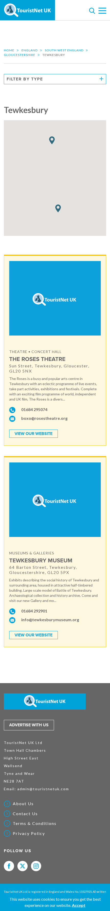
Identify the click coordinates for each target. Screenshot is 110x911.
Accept (78, 905)
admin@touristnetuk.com (43, 789)
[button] (52, 140)
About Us (23, 803)
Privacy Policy (29, 833)
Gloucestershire (19, 55)
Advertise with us (29, 725)
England (29, 50)
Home (9, 50)
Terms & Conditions (35, 823)
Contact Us (25, 813)
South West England (64, 50)
